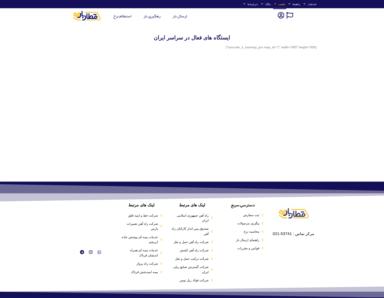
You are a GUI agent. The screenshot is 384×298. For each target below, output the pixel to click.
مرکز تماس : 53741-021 (293, 233)
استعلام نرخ (122, 16)
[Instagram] (90, 252)
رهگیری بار (152, 16)
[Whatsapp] (99, 252)
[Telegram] (81, 252)
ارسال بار (180, 16)
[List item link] (243, 215)
